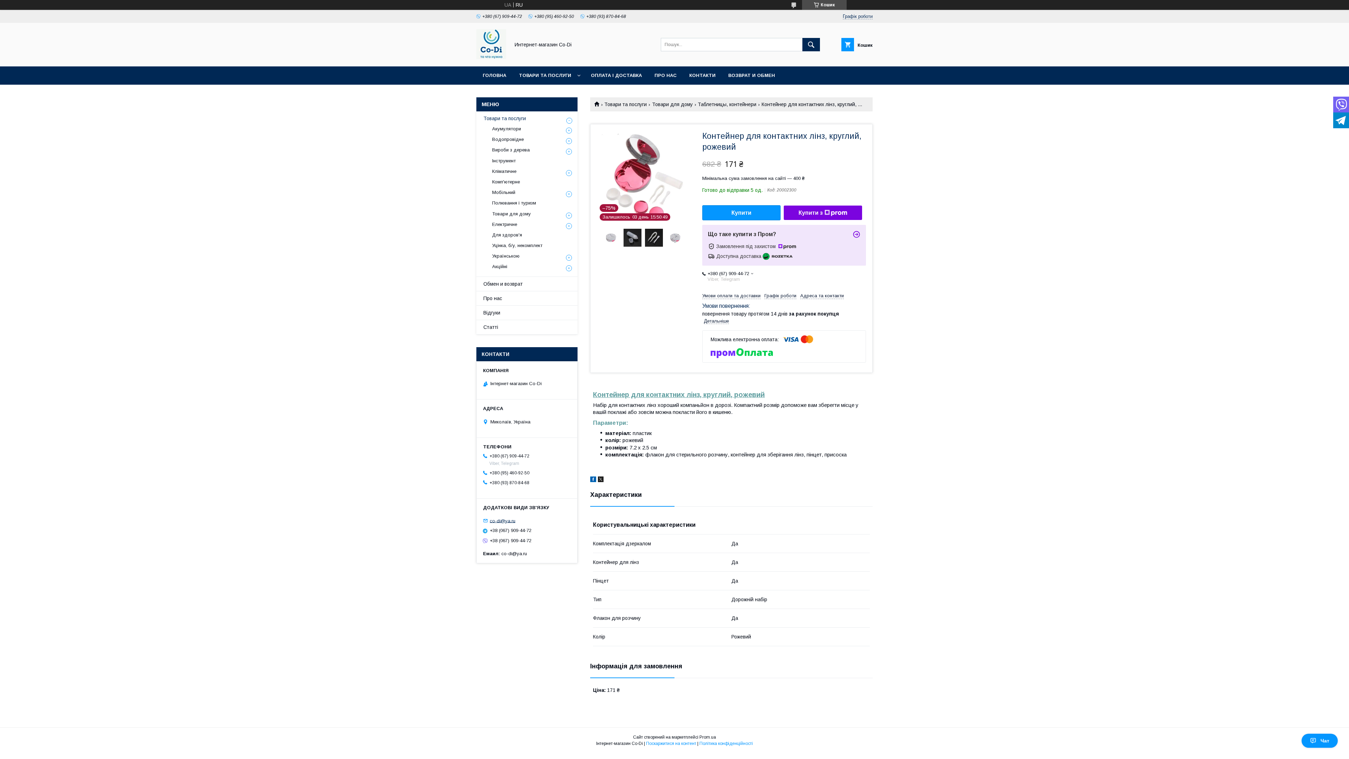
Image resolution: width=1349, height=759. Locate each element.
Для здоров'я (507, 235)
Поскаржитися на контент (671, 743)
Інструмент (504, 160)
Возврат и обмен (751, 75)
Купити (741, 213)
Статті (490, 327)
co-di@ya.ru (502, 520)
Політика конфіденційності (726, 743)
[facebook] (593, 480)
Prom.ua (707, 737)
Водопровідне (508, 139)
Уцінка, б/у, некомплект (517, 245)
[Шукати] (811, 44)
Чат (1325, 741)
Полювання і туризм (514, 203)
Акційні (499, 266)
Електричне (504, 224)
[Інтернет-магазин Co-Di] (491, 57)
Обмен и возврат (503, 284)
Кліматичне (504, 171)
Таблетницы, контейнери (727, 104)
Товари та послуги (545, 75)
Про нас (665, 75)
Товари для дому (672, 104)
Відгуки (491, 313)
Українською (506, 256)
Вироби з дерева (511, 150)
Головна (494, 75)
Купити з (811, 213)
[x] (601, 480)
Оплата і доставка (616, 75)
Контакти (702, 75)
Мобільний (503, 192)
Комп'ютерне (506, 181)
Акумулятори (506, 128)
